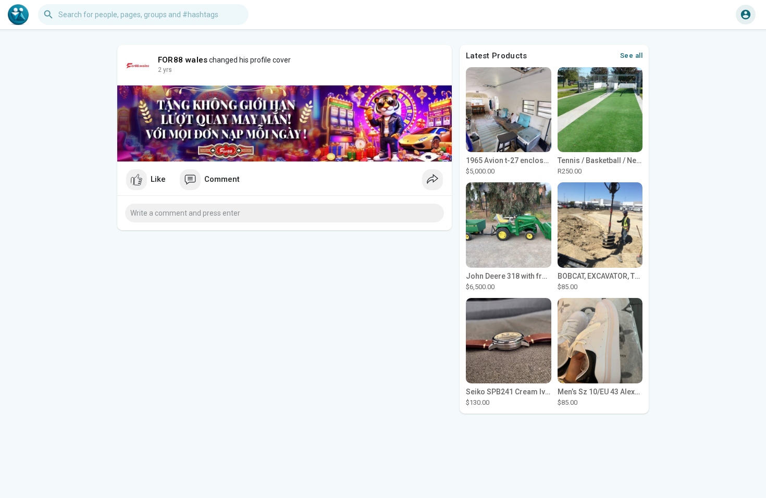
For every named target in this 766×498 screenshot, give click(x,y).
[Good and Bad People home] (18, 14)
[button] (746, 14)
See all (631, 55)
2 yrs (165, 69)
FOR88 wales (182, 60)
